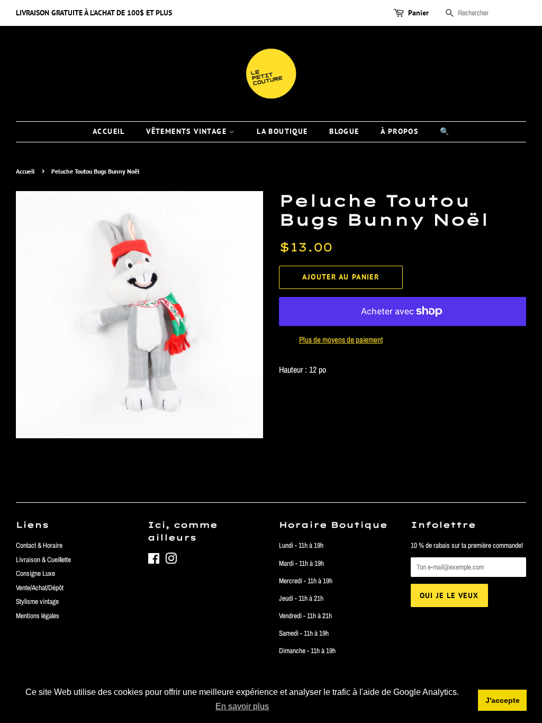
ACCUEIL (109, 131)
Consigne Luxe (35, 573)
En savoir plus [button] (242, 706)
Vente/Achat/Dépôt (40, 587)
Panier (418, 12)
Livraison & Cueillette (43, 559)
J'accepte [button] (502, 700)
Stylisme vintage (37, 601)
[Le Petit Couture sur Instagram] (171, 560)
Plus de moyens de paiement (341, 339)
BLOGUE (344, 131)
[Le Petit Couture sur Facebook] (154, 560)
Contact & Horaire (39, 545)
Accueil (25, 171)
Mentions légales (37, 615)
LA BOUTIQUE (282, 131)
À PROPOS (399, 131)
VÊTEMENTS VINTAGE (187, 131)
